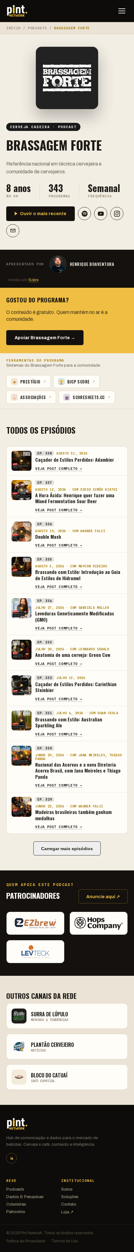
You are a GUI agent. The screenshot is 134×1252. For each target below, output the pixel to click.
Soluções (70, 1197)
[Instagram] (116, 213)
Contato (68, 1204)
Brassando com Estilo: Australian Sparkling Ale (68, 722)
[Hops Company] (98, 923)
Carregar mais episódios (67, 848)
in (11, 1158)
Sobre (33, 280)
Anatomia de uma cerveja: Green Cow (72, 654)
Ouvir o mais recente (43, 213)
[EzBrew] (35, 923)
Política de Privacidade (25, 1241)
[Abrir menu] (122, 11)
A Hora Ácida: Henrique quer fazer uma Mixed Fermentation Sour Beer (74, 498)
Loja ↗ (67, 1212)
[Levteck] (35, 951)
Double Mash (48, 536)
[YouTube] (100, 213)
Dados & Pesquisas (25, 1197)
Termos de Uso (64, 1241)
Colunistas (16, 1204)
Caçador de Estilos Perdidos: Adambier (74, 459)
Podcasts (37, 28)
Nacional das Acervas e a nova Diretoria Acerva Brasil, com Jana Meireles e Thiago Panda (78, 770)
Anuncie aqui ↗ (103, 896)
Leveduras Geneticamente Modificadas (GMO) (74, 616)
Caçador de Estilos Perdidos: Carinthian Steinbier (76, 687)
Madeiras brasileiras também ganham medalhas (73, 814)
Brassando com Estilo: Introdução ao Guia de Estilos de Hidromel (77, 574)
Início (13, 28)
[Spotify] (84, 213)
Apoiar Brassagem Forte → (45, 337)
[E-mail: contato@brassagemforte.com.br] (12, 230)
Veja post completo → (58, 468)
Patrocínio (15, 1212)
